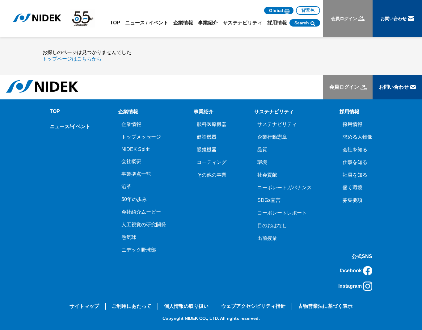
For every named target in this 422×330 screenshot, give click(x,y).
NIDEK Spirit (135, 149)
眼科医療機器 (211, 124)
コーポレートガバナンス (284, 187)
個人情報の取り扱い (186, 306)
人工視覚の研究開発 (143, 224)
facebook (351, 270)
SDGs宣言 (269, 200)
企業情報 (131, 124)
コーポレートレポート (282, 212)
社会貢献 (267, 175)
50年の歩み (134, 199)
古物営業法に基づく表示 (325, 306)
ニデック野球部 (138, 250)
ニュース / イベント (146, 22)
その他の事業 (211, 175)
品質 (262, 149)
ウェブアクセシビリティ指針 (253, 306)
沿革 (126, 186)
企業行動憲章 (272, 137)
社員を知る (355, 175)
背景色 (308, 10)
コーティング (211, 162)
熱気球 (128, 237)
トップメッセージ (141, 137)
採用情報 (352, 124)
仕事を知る (355, 162)
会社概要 (131, 161)
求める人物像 (357, 137)
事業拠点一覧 (136, 174)
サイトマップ (84, 306)
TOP (115, 22)
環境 (262, 162)
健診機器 (207, 137)
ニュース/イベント (70, 126)
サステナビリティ (277, 124)
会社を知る (355, 149)
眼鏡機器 (207, 149)
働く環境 (352, 187)
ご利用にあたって (131, 306)
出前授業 (267, 238)
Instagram (350, 286)
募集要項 (352, 200)
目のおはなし (272, 225)
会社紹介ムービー (141, 212)
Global (276, 10)
